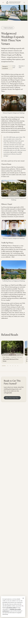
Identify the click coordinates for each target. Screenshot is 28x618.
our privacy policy (11, 607)
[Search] (24, 2)
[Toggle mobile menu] (3, 2)
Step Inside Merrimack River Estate (10, 360)
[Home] (13, 2)
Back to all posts (8, 27)
